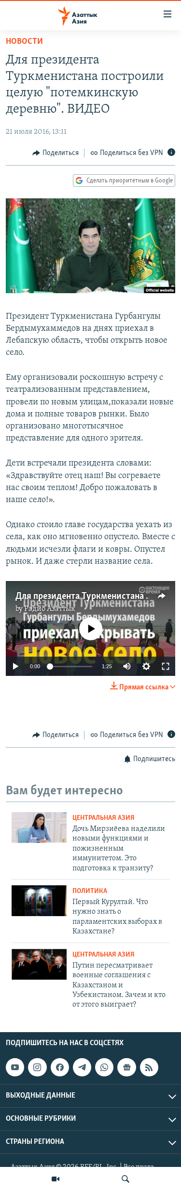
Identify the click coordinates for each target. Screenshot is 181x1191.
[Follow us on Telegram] (82, 1067)
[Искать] (125, 1179)
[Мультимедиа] (55, 1179)
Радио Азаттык (49, 609)
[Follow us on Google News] (126, 1067)
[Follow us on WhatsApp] (104, 1067)
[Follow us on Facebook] (60, 1067)
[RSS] (149, 1067)
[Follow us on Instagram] (37, 1067)
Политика (89, 891)
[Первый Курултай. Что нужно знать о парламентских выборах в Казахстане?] (39, 900)
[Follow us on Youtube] (15, 1067)
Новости (24, 42)
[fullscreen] (165, 666)
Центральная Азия (103, 818)
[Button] (55, 153)
